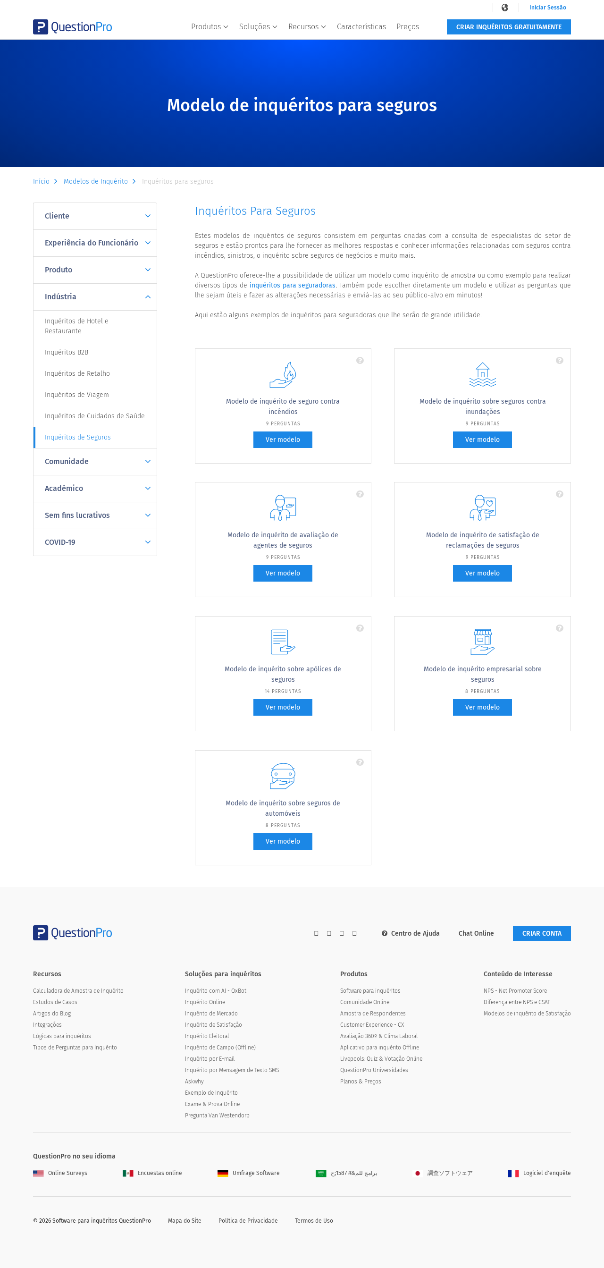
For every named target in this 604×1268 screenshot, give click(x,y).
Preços (407, 26)
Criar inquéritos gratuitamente (509, 27)
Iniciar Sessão (547, 7)
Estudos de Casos (55, 1002)
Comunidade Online (364, 1002)
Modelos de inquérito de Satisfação (527, 1013)
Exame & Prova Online (212, 1104)
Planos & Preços (360, 1081)
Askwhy (194, 1081)
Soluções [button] (254, 26)
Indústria (60, 296)
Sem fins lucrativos (77, 515)
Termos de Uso (314, 1220)
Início (41, 182)
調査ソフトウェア (450, 1173)
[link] (506, 7)
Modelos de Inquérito (96, 182)
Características (361, 26)
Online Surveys (67, 1173)
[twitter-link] (329, 934)
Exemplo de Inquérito (211, 1093)
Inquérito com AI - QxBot (215, 991)
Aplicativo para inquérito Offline (379, 1047)
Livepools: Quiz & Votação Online (381, 1059)
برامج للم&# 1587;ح (354, 1173)
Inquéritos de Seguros (78, 437)
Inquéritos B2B (66, 352)
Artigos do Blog (52, 1013)
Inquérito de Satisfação (213, 1025)
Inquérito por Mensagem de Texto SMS (232, 1070)
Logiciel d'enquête (547, 1173)
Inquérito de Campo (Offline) (220, 1047)
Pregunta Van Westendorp (217, 1115)
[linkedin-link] (341, 934)
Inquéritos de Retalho (77, 374)
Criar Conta (542, 934)
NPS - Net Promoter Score (515, 991)
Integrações (47, 1025)
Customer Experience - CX (372, 1025)
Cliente (57, 215)
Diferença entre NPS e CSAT (517, 1002)
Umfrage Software (256, 1173)
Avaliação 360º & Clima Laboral (379, 1036)
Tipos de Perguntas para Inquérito (75, 1047)
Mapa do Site (184, 1220)
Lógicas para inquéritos (62, 1036)
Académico (64, 488)
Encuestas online (160, 1173)
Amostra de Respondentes (373, 1013)
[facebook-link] (316, 934)
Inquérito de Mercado (211, 1013)
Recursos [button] (303, 26)
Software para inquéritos (370, 991)
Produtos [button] (206, 26)
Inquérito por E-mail (210, 1059)
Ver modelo (283, 440)
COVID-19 (60, 542)
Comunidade (67, 461)
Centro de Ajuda (415, 934)
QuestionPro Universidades (374, 1070)
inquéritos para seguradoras (293, 285)
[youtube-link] (354, 934)
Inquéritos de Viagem (77, 395)
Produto (58, 269)
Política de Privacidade (248, 1220)
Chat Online (476, 934)
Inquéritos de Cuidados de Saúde (95, 416)
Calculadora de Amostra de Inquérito (78, 991)
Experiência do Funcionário (91, 242)
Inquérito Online (205, 1002)
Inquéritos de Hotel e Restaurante (77, 326)
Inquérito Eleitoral (207, 1036)
